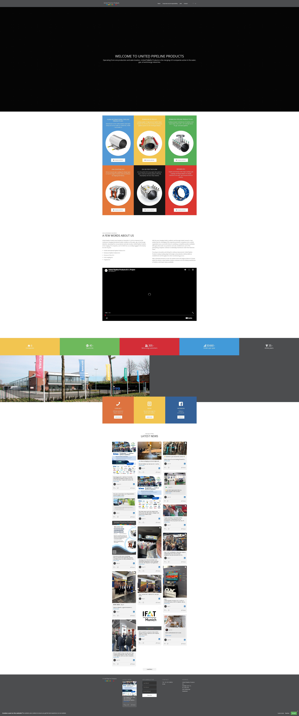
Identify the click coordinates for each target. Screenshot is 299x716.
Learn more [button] (281, 713)
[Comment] (117, 488)
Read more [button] (116, 481)
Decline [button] (287, 713)
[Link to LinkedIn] (195, 3)
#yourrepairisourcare (118, 496)
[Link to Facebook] (193, 3)
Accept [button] (294, 713)
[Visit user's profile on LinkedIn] (114, 484)
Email (163, 684)
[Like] (165, 501)
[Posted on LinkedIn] (134, 484)
